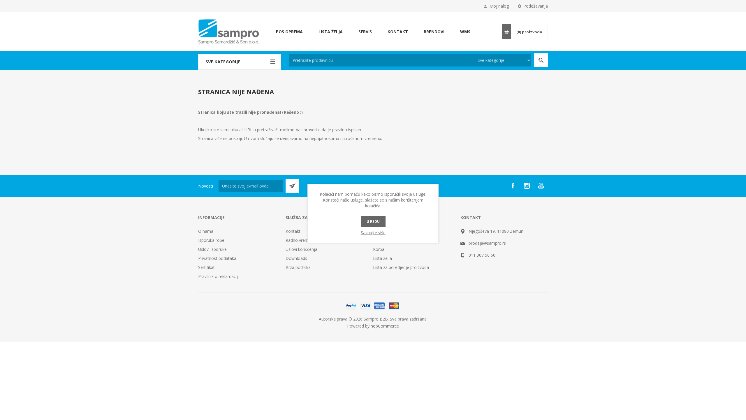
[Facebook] (513, 185)
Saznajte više (373, 232)
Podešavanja (535, 6)
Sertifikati (207, 267)
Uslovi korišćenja (301, 249)
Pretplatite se (292, 186)
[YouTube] (541, 185)
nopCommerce (385, 326)
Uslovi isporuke (212, 249)
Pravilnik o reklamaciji (218, 276)
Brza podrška (298, 267)
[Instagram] (527, 185)
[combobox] (381, 60)
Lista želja (382, 258)
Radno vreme (298, 240)
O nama (205, 231)
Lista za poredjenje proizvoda (401, 267)
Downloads (296, 258)
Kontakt (293, 231)
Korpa (378, 249)
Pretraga (541, 60)
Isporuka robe (211, 240)
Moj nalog (499, 6)
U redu (373, 221)
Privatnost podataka (217, 258)
